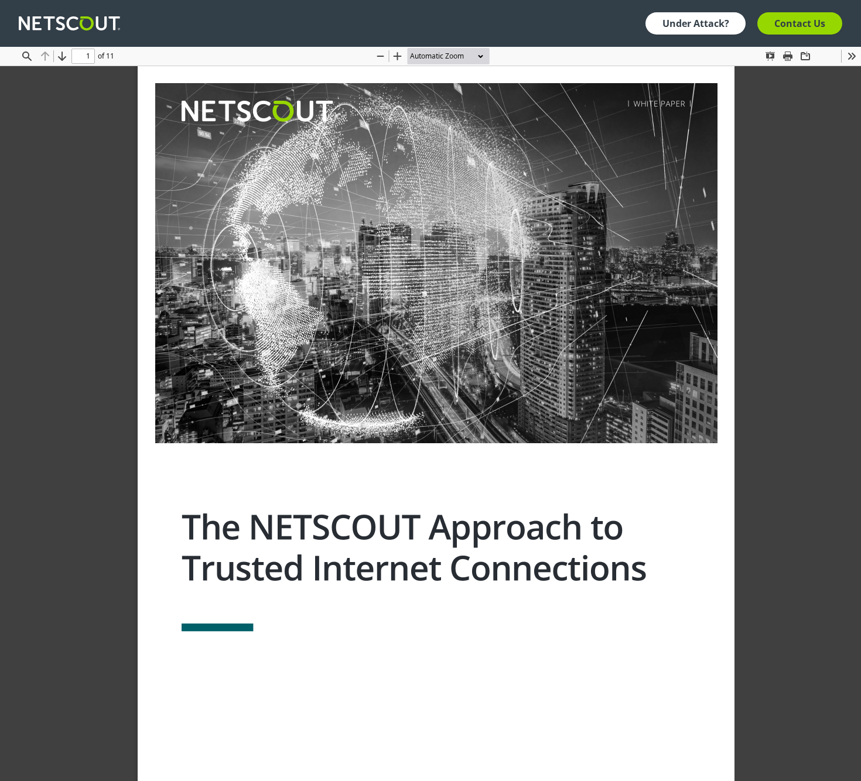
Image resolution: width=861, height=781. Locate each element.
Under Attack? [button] (695, 23)
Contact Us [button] (799, 23)
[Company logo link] (73, 23)
